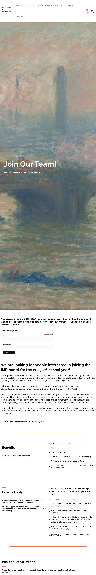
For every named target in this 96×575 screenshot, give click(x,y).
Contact (19, 17)
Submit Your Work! (45, 6)
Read (18, 6)
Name (4, 336)
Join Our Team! (30, 6)
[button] (92, 11)
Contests (58, 6)
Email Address (7, 344)
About (69, 6)
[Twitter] (88, 13)
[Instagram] (87, 10)
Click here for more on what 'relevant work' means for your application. (70, 535)
